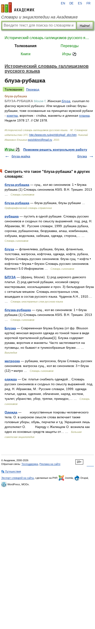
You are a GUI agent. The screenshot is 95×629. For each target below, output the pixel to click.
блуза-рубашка (17, 184)
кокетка (12, 115)
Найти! (85, 25)
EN (63, 3)
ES (80, 3)
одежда (11, 379)
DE (71, 3)
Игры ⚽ (69, 54)
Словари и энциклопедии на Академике (39, 17)
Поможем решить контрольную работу (55, 149)
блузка (82, 156)
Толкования (25, 46)
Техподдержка (29, 464)
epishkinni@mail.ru (40, 139)
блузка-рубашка (18, 310)
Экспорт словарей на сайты (17, 477)
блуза (66, 101)
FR (88, 3)
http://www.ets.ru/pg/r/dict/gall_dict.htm (53, 135)
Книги (25, 54)
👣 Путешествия (11, 471)
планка (84, 115)
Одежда (11, 412)
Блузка (10, 328)
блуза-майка (21, 156)
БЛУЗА (10, 277)
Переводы (70, 46)
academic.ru (17, 7)
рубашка (12, 216)
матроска (12, 361)
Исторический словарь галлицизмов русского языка (47, 38)
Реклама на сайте (49, 464)
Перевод (32, 89)
